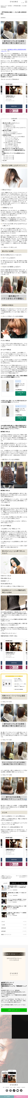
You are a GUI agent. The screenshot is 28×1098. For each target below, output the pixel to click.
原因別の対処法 (6, 135)
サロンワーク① (9, 155)
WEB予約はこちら (21, 1096)
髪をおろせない (9, 124)
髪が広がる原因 (6, 130)
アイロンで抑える (11, 138)
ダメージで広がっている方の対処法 (14, 136)
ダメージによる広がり (11, 132)
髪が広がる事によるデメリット (11, 123)
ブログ (14, 921)
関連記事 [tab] (23, 883)
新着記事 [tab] (14, 883)
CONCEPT (7, 1087)
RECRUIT (23, 1087)
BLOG (11, 1087)
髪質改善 (14, 928)
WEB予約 (14, 106)
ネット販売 (7, 1096)
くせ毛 (14, 924)
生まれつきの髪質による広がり (13, 133)
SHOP (14, 1087)
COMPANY (19, 1087)
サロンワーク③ (9, 159)
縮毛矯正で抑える (11, 141)
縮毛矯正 (14, 931)
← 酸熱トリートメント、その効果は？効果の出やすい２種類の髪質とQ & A (6, 877)
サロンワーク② (9, 157)
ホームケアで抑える (12, 139)
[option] (14, 98)
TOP (4, 1087)
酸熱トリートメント (14, 934)
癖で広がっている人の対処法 (12, 142)
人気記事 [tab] (5, 883)
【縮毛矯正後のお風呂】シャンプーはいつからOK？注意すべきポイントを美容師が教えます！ (16, 887)
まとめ (4, 160)
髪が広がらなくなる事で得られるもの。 (13, 148)
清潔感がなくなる (9, 126)
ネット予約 (22, 2)
